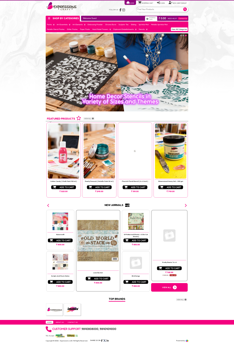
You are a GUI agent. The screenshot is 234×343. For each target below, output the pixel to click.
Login (162, 3)
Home (132, 3)
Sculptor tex (123, 24)
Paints (49, 24)
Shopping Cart (147, 3)
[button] (48, 205)
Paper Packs (85, 29)
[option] (63, 160)
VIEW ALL (87, 118)
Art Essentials (62, 24)
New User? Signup (179, 3)
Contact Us (183, 18)
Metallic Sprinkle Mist (159, 24)
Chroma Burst (110, 24)
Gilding (133, 24)
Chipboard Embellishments (123, 29)
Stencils (142, 29)
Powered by (180, 341)
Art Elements (78, 24)
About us (60, 322)
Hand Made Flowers (100, 29)
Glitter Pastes (72, 29)
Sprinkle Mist (144, 24)
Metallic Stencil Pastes (55, 29)
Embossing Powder (95, 24)
